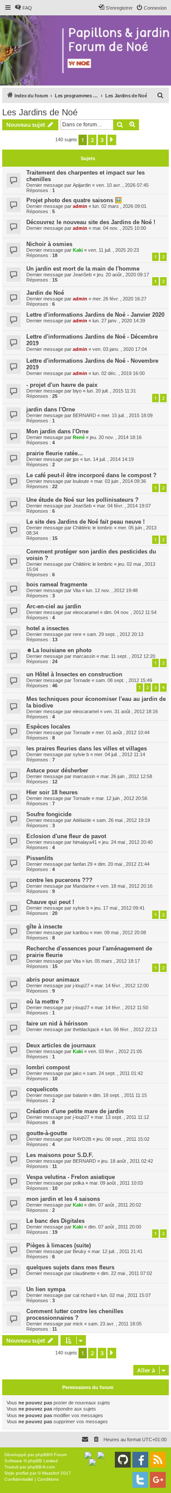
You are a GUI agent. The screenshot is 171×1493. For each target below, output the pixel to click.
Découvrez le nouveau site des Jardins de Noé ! (90, 222)
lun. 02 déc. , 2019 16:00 (119, 373)
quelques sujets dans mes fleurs (70, 1267)
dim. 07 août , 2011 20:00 (114, 1226)
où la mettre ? (45, 1001)
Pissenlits (39, 858)
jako (77, 1073)
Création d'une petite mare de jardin (75, 1111)
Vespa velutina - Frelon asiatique (70, 1177)
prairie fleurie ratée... (54, 453)
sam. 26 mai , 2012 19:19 (123, 820)
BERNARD (84, 415)
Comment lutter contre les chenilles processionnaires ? (74, 1314)
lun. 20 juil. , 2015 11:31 (111, 390)
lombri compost (48, 1067)
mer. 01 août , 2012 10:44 (123, 732)
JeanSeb (82, 274)
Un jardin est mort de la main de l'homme (82, 268)
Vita (77, 590)
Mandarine (84, 886)
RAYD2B (82, 1139)
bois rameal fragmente (56, 584)
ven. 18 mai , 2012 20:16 (126, 886)
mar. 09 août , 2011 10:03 (116, 1183)
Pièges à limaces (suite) (58, 1245)
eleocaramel (86, 612)
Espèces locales (48, 726)
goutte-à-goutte (46, 1133)
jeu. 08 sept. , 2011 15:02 (123, 1139)
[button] (111, 140)
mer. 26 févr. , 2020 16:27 (119, 298)
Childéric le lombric (93, 527)
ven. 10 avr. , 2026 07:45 (122, 185)
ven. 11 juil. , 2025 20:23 (113, 250)
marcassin (84, 656)
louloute (81, 481)
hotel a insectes (47, 628)
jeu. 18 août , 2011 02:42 (127, 1161)
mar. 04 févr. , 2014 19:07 (124, 505)
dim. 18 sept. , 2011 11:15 (120, 1095)
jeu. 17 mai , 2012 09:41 (119, 908)
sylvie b (81, 754)
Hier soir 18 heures (52, 792)
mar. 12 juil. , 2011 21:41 (117, 1251)
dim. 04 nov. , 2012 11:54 (130, 612)
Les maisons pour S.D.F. (59, 1155)
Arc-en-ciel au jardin (53, 606)
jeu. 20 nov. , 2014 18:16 (116, 437)
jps (76, 459)
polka (78, 1183)
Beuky (79, 1251)
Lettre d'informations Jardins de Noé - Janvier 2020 (95, 314)
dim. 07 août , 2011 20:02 (114, 1204)
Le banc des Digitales (55, 1221)
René (79, 437)
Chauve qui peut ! (50, 902)
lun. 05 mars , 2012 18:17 (113, 961)
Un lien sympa (45, 1289)
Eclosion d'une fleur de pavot (66, 836)
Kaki (78, 250)
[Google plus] (158, 1480)
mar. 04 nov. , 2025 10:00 (119, 228)
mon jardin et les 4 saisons (63, 1199)
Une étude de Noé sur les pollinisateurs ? (82, 499)
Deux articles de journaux (61, 1045)
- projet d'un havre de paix (61, 385)
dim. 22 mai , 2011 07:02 (126, 1273)
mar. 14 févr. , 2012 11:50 (121, 1007)
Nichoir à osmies (49, 244)
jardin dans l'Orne (50, 409)
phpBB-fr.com (41, 1466)
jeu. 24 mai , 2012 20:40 (127, 842)
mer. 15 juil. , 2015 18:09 (127, 415)
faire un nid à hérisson (57, 1023)
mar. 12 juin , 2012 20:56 (121, 798)
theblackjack (86, 1029)
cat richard (84, 1295)
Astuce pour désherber (57, 770)
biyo (77, 390)
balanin (80, 1095)
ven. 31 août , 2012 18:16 (131, 711)
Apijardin (82, 185)
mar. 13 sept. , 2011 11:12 (122, 1117)
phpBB (43, 1454)
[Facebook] (140, 1460)
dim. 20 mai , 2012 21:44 (124, 864)
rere (77, 634)
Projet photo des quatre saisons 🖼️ (74, 200)
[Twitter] (140, 1480)
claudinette (84, 1273)
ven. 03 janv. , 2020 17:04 (120, 349)
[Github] (123, 1460)
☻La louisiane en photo (59, 650)
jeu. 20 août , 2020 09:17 (123, 274)
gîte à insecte (44, 926)
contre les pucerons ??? (59, 880)
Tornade (81, 680)
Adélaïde (82, 820)
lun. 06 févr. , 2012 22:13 (131, 1029)
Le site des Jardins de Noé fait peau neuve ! (85, 521)
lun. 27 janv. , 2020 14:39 (119, 320)
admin (80, 206)
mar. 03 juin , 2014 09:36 (120, 481)
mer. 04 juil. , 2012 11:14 (119, 754)
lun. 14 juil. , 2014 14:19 (109, 459)
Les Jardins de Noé (40, 112)
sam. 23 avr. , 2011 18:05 (115, 1323)
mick (78, 1323)
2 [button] (92, 140)
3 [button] (101, 140)
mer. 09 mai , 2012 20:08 (120, 932)
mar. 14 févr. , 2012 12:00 (122, 985)
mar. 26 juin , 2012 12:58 (126, 776)
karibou (81, 932)
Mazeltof (50, 1473)
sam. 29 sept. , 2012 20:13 (115, 634)
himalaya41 (85, 842)
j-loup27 (81, 985)
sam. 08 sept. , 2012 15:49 (124, 680)
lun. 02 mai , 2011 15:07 (126, 1295)
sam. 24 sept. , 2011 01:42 (115, 1073)
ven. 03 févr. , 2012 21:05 (115, 1051)
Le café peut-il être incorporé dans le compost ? (91, 475)
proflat (22, 1473)
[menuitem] (23, 8)
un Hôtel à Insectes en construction (74, 674)
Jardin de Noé (45, 292)
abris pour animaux (52, 979)
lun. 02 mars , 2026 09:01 (119, 206)
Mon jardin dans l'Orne (57, 431)
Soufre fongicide (48, 814)
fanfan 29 (83, 864)
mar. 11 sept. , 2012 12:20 (127, 656)
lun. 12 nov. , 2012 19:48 (112, 590)
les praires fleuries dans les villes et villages (86, 748)
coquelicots (42, 1089)
